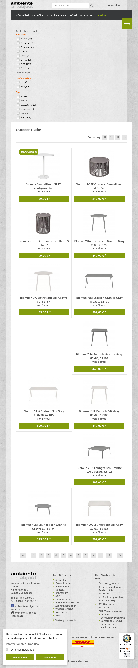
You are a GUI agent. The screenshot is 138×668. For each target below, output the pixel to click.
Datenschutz (62, 599)
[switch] (127, 655)
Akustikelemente (56, 15)
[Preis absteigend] (117, 137)
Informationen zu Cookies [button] (22, 644)
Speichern (50, 657)
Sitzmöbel (38, 15)
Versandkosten (79, 661)
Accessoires (87, 15)
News (58, 615)
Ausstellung (62, 580)
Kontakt (60, 589)
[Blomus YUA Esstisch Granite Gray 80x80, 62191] (99, 336)
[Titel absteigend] (104, 137)
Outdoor (102, 15)
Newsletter (61, 612)
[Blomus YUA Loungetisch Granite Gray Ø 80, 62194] (44, 507)
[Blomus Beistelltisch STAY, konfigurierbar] (44, 166)
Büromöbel (22, 15)
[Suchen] (91, 5)
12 (108, 555)
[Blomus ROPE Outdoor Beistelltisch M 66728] (99, 166)
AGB (57, 596)
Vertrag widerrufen (66, 620)
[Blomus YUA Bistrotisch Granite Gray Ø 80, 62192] (99, 223)
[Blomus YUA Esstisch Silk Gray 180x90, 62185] (44, 393)
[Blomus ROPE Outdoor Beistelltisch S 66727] (44, 223)
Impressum (61, 592)
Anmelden (114, 5)
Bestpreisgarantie (109, 583)
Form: (18, 92)
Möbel (73, 15)
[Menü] (133, 635)
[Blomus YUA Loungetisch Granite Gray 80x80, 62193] (99, 450)
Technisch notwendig (22, 649)
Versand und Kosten (67, 602)
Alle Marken (62, 586)
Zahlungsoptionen (65, 605)
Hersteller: (21, 34)
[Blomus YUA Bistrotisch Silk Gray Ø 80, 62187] (44, 280)
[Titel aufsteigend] (111, 137)
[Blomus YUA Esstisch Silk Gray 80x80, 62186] (99, 393)
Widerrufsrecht (64, 608)
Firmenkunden (63, 583)
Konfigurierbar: (23, 78)
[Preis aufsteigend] (124, 137)
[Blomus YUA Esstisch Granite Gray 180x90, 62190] (99, 280)
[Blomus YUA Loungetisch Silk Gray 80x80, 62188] (99, 507)
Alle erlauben (20, 657)
